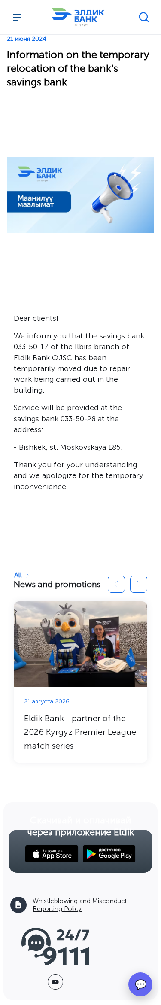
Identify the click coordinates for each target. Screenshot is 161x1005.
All (18, 575)
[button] (116, 584)
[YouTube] (55, 982)
